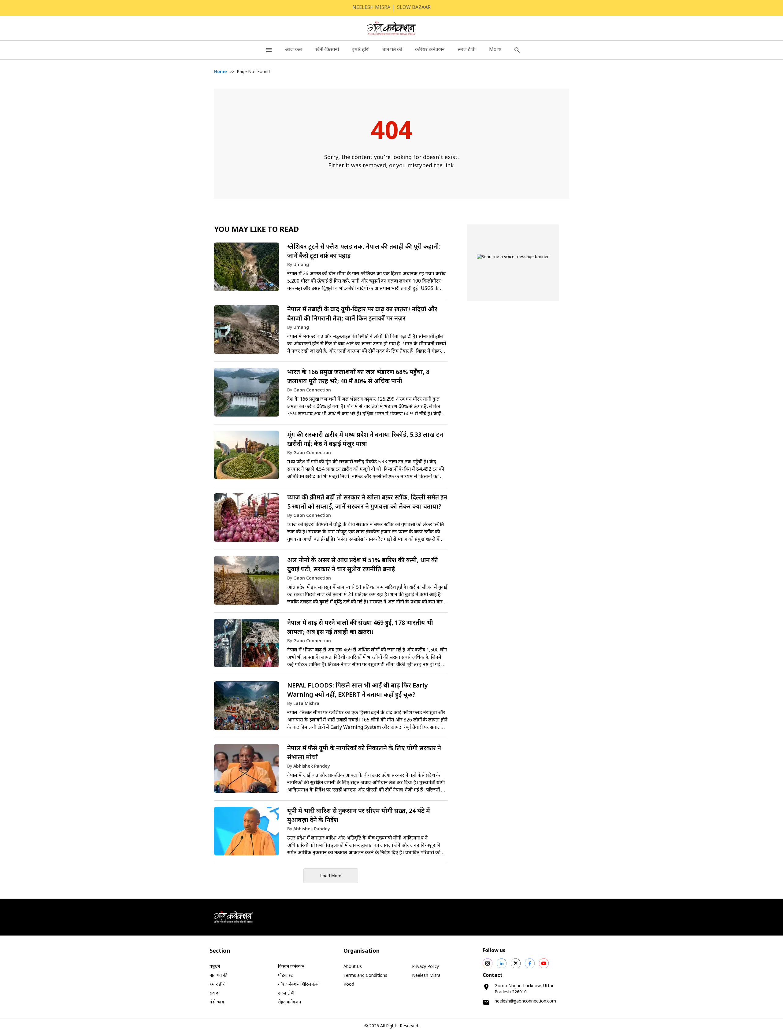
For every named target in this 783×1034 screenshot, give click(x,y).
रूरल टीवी (467, 50)
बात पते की (392, 50)
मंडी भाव (217, 1002)
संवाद (214, 993)
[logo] (391, 28)
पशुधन (215, 967)
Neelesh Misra (426, 976)
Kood (348, 985)
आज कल (293, 50)
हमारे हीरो (360, 50)
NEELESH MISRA (371, 8)
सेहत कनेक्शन (289, 1002)
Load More (330, 875)
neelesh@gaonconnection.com (525, 1001)
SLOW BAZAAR (414, 8)
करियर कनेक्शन (430, 50)
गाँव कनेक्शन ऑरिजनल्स (298, 985)
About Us (352, 967)
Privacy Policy (425, 967)
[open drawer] (269, 50)
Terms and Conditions (365, 976)
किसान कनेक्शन (291, 967)
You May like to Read (256, 230)
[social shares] (487, 963)
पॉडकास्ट (285, 976)
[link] (330, 269)
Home (220, 72)
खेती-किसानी (327, 50)
